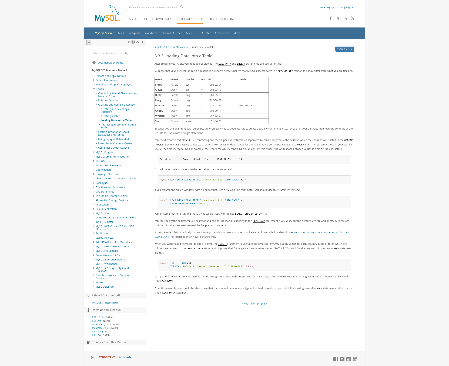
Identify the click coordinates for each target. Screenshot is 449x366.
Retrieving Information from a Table (118, 126)
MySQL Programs (106, 152)
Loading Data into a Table (116, 120)
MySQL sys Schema (107, 250)
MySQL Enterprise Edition (111, 259)
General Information (107, 80)
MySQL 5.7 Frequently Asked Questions (112, 270)
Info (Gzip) (97, 331)
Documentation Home (110, 62)
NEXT (263, 304)
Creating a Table (110, 116)
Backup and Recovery (108, 165)
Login (340, 7)
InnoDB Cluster (104, 222)
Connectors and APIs (108, 255)
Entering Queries (108, 100)
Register (350, 7)
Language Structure (107, 174)
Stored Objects (104, 237)
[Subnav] (94, 80)
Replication (102, 204)
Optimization (103, 169)
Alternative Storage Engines (112, 200)
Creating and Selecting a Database (115, 110)
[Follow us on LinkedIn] (344, 19)
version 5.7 (343, 48)
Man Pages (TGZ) (100, 324)
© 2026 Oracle (123, 357)
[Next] (142, 42)
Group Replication (106, 209)
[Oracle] (107, 357)
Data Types (102, 182)
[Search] (126, 53)
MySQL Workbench (107, 264)
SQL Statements (105, 191)
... (187, 47)
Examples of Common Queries (116, 143)
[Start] (133, 42)
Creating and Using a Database (116, 104)
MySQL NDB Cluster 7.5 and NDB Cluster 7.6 (115, 228)
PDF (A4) (96, 320)
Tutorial (100, 88)
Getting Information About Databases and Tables (113, 133)
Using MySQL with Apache (113, 147)
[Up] (138, 42)
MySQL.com (138, 19)
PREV (245, 304)
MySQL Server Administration (113, 156)
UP (258, 304)
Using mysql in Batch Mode (114, 139)
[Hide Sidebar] (88, 42)
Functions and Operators (110, 187)
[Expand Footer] (92, 358)
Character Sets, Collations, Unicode (116, 178)
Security (100, 161)
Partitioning (102, 233)
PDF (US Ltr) (98, 317)
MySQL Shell (103, 213)
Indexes (100, 282)
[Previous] (129, 42)
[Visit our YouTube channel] (351, 19)
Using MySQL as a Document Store (116, 217)
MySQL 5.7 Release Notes (105, 302)
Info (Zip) (96, 335)
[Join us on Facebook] (329, 19)
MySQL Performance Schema (112, 246)
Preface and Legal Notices (111, 76)
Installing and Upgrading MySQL (115, 84)
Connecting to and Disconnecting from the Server (117, 95)
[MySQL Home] (107, 14)
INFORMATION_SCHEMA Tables (114, 242)
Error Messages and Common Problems (113, 277)
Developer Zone (222, 19)
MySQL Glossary (105, 286)
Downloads (162, 19)
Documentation (190, 19)
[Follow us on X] (336, 19)
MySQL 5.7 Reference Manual (169, 47)
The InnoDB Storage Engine (112, 195)
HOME (252, 304)
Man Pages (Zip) (100, 327)
